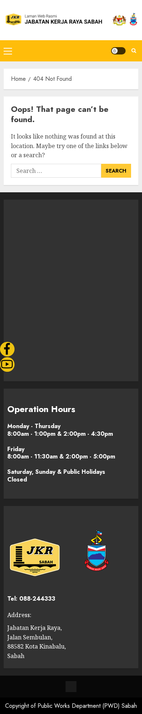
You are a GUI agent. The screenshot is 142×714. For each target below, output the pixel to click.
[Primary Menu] (8, 51)
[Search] (133, 51)
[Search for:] (56, 171)
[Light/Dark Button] (118, 50)
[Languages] (71, 686)
